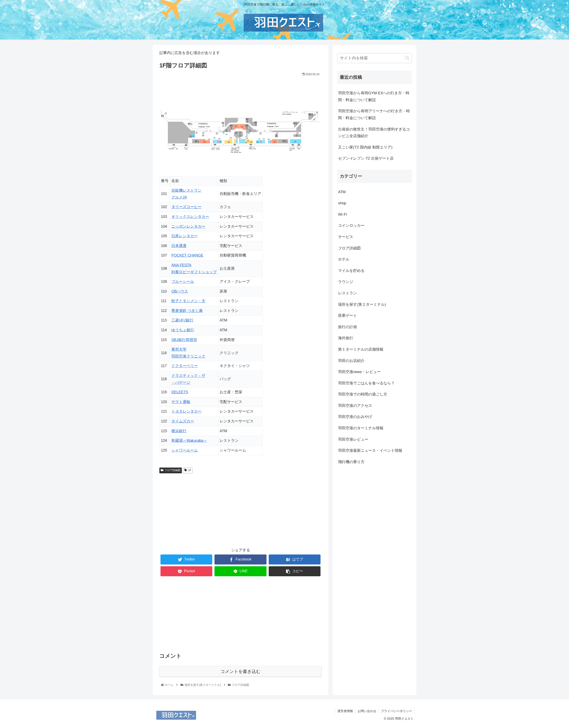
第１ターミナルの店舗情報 (360, 349)
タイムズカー (182, 421)
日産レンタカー (184, 236)
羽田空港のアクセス (355, 406)
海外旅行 (345, 338)
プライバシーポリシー (396, 711)
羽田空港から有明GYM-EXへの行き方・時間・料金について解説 (373, 96)
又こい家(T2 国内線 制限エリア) (365, 147)
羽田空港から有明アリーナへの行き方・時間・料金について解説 (374, 114)
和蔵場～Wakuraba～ (189, 440)
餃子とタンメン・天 (188, 301)
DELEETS (179, 392)
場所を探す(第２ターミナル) (362, 304)
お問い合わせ (367, 711)
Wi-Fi (342, 214)
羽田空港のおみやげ (355, 417)
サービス (345, 237)
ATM (342, 192)
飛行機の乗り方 (351, 462)
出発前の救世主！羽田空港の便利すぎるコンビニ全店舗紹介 (374, 132)
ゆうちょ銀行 (182, 330)
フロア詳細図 (172, 470)
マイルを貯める (351, 271)
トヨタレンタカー (186, 411)
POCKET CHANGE (187, 255)
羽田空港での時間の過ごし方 (362, 394)
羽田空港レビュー (353, 439)
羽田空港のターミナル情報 (360, 428)
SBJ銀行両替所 (184, 340)
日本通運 (178, 246)
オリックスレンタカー (190, 217)
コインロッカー (351, 225)
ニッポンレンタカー (188, 226)
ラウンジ (345, 282)
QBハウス (179, 291)
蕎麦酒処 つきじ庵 (187, 311)
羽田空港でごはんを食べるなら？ (366, 383)
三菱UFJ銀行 (182, 320)
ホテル (343, 259)
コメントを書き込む (240, 671)
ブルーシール (182, 281)
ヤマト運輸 (180, 402)
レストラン (347, 293)
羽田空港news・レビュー (359, 372)
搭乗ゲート (347, 315)
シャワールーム (184, 450)
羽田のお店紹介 (351, 360)
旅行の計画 (347, 327)
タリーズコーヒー (186, 207)
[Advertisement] (240, 510)
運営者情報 (345, 711)
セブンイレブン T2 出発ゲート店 (366, 158)
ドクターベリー (184, 366)
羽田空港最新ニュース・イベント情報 (370, 450)
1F (189, 470)
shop (342, 203)
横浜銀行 (178, 431)
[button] (407, 58)
